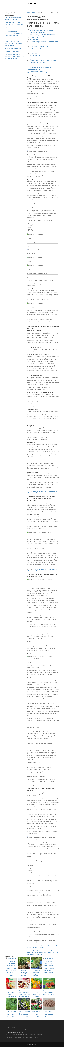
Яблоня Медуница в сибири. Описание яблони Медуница (43, 41)
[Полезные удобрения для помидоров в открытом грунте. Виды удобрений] (24, 1009)
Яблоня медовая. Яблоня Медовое (37, 36)
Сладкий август (39, 954)
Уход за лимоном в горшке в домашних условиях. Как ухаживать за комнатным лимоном (14, 56)
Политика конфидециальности (14, 1032)
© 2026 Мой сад (10, 1027)
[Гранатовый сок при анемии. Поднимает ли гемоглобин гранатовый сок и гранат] (11, 967)
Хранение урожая (34, 59)
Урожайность (33, 53)
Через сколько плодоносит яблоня (39, 46)
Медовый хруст (34, 37)
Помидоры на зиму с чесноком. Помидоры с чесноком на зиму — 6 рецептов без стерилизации (14, 49)
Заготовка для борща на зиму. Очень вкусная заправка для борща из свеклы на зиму (14, 43)
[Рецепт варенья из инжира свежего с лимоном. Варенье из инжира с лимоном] (24, 989)
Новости (13, 7)
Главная (7, 7)
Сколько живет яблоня (36, 44)
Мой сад (32, 3)
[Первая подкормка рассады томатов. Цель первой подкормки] (36, 1009)
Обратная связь (10, 1036)
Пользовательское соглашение (21, 1030)
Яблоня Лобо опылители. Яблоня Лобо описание (41, 73)
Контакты (9, 1030)
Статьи (20, 7)
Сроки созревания (34, 51)
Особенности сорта (35, 64)
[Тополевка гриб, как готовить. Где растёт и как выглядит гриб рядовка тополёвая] (49, 965)
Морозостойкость (35, 55)
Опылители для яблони (37, 952)
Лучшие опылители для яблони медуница (41, 50)
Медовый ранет (34, 39)
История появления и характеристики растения (42, 34)
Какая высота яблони (35, 43)
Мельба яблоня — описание (37, 71)
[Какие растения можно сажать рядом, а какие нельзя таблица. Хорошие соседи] (11, 1009)
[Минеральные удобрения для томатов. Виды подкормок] (24, 968)
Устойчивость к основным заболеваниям (41, 57)
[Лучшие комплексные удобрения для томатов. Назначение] (49, 989)
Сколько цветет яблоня (36, 48)
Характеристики (34, 66)
